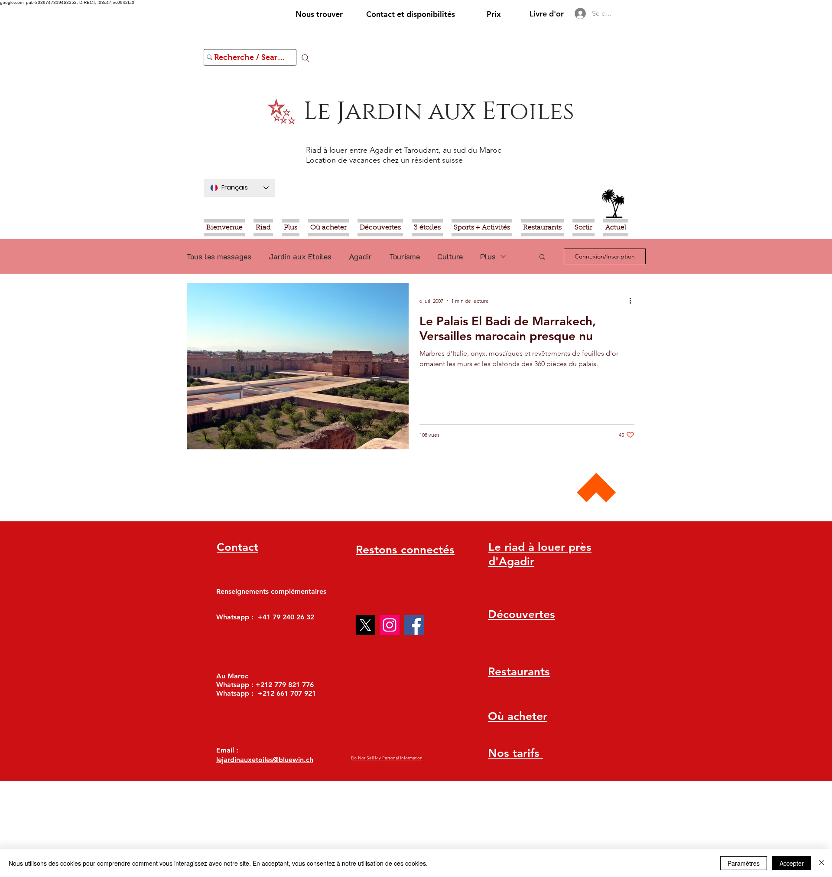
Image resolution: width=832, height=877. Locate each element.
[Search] (305, 58)
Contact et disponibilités (410, 14)
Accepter (792, 863)
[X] (365, 625)
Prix (494, 14)
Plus (488, 256)
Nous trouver (319, 14)
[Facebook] (414, 625)
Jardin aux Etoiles (300, 256)
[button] (542, 257)
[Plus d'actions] (633, 300)
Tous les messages (218, 256)
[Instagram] (390, 625)
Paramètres (744, 863)
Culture (450, 256)
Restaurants (519, 671)
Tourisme (404, 256)
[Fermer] (821, 863)
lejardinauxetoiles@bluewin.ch (264, 760)
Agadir (360, 256)
